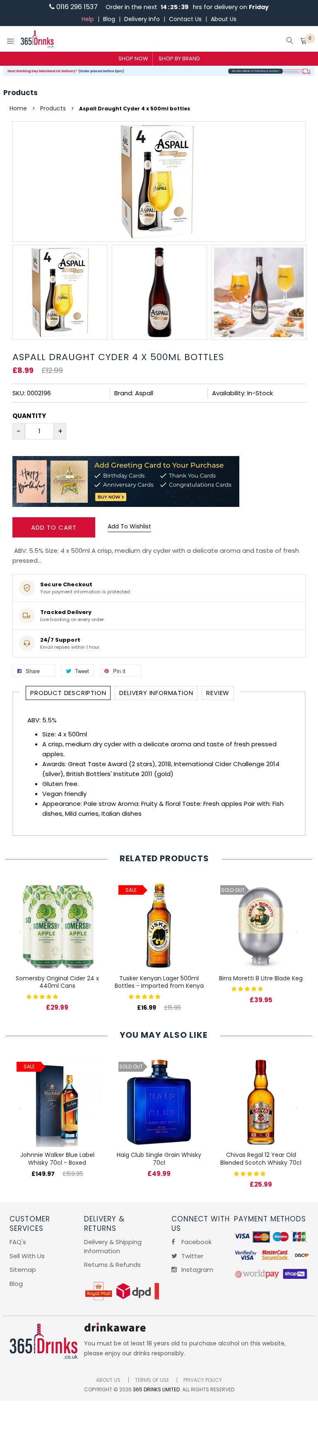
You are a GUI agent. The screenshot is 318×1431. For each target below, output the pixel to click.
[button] (43, 996)
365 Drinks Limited (156, 1389)
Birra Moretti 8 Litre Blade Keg (261, 978)
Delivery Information (156, 692)
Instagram (196, 1269)
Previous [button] (20, 932)
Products (20, 93)
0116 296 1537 (76, 7)
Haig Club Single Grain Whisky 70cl (159, 1159)
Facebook (196, 1241)
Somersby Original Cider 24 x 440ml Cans (57, 982)
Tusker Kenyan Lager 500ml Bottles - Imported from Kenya (159, 982)
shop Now (133, 58)
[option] (60, 292)
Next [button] (297, 932)
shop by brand (179, 58)
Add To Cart (54, 527)
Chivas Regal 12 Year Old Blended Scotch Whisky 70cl (260, 1159)
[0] (303, 41)
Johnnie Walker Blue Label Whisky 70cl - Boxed (57, 1159)
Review (217, 692)
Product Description (68, 692)
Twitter (191, 1256)
